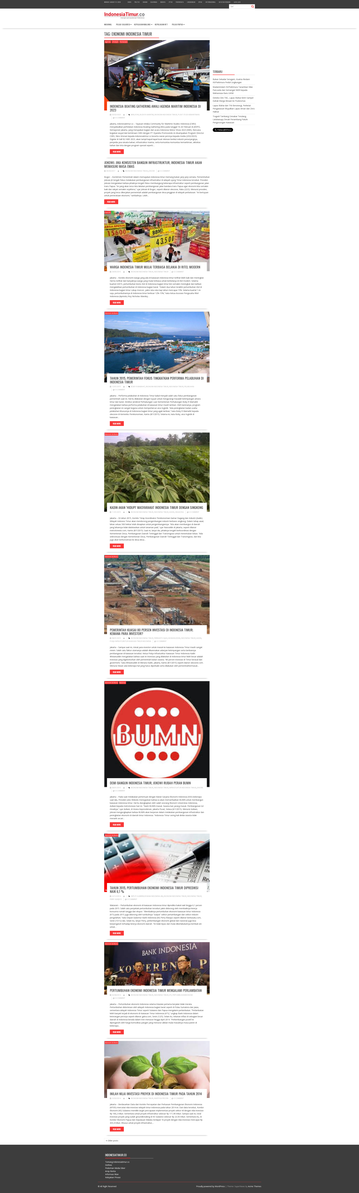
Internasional (210, 2)
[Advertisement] (234, 49)
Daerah (108, 212)
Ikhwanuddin (174, 638)
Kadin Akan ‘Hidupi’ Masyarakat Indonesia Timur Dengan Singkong (156, 507)
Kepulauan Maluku (142, 24)
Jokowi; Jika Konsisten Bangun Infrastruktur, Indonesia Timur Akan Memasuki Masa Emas (153, 164)
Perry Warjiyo (116, 899)
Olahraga (154, 2)
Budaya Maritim (147, 114)
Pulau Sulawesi (123, 24)
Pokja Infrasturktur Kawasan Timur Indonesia (130, 641)
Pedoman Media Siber (115, 1168)
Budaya (162, 2)
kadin (171, 512)
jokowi (152, 171)
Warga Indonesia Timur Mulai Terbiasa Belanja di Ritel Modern (155, 266)
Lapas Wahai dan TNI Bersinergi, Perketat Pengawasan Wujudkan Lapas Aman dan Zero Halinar (234, 108)
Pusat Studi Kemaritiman (189, 114)
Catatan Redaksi (225, 2)
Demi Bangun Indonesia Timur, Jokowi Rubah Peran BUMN (150, 782)
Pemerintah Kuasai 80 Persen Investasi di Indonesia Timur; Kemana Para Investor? (151, 631)
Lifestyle (115, 42)
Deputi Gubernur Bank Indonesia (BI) (147, 896)
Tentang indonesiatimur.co (117, 1162)
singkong (179, 512)
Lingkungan (191, 2)
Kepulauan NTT (161, 24)
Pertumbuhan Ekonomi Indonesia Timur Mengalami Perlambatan (156, 990)
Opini (200, 2)
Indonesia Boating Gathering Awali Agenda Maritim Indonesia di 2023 (155, 108)
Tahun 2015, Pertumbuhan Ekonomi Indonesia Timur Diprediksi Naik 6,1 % (154, 889)
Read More (117, 151)
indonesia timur (161, 272)
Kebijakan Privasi (112, 1177)
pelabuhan (189, 386)
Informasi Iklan (112, 1174)
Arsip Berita (110, 1171)
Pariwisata (180, 2)
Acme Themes (254, 1186)
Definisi (108, 1165)
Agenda (108, 42)
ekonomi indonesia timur (166, 114)
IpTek (170, 2)
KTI (170, 995)
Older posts (113, 1140)
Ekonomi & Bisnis (111, 313)
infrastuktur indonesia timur (182, 787)
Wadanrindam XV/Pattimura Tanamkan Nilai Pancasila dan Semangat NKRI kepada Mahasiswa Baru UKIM (233, 90)
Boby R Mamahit (138, 386)
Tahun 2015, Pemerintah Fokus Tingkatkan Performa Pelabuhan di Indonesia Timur (157, 380)
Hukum (145, 2)
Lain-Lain (237, 2)
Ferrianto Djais (160, 638)
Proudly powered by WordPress (210, 1186)
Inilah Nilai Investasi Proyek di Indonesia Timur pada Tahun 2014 (156, 1093)
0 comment (120, 118)
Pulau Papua (177, 24)
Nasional (108, 24)
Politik (137, 2)
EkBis (129, 2)
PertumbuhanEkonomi (182, 995)
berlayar (135, 114)
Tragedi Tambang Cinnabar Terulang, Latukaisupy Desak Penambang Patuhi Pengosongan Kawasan (230, 119)
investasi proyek (161, 1098)
